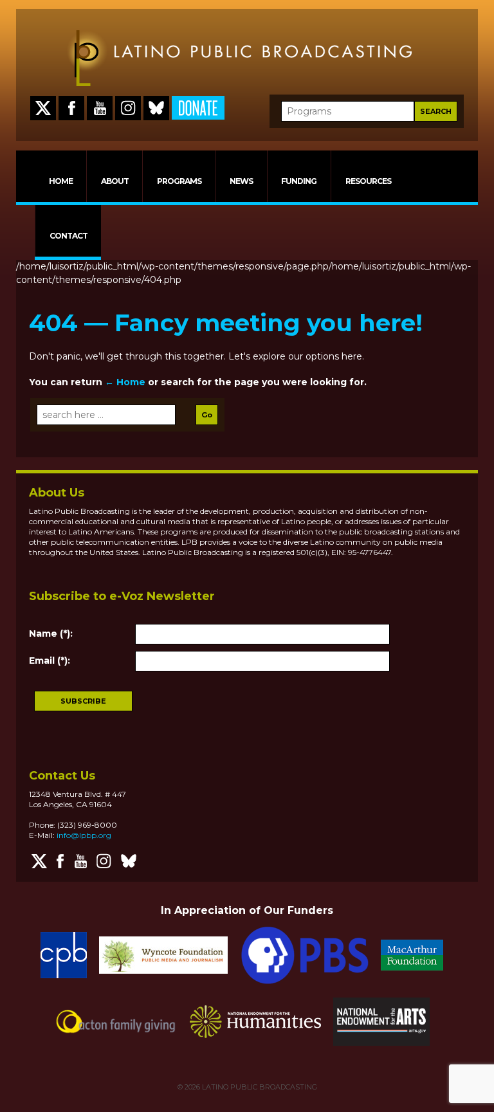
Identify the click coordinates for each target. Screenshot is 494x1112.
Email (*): (49, 660)
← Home (125, 382)
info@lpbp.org (84, 835)
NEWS (241, 181)
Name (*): (51, 633)
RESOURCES (368, 181)
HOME (61, 181)
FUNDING (298, 181)
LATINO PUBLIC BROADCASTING (258, 1086)
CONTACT (68, 236)
